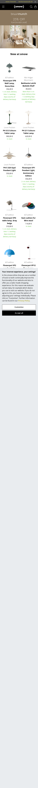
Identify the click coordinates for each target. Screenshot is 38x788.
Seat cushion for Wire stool (28, 219)
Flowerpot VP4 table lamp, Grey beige (9, 221)
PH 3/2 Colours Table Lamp (9, 131)
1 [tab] (11, 45)
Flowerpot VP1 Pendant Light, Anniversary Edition (28, 171)
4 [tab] (21, 45)
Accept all (19, 313)
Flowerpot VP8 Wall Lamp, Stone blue (9, 83)
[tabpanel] (19, 29)
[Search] (31, 6)
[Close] (35, 2)
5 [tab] (24, 45)
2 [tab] (14, 45)
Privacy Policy (24, 301)
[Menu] (3, 6)
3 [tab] (17, 45)
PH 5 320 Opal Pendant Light (9, 169)
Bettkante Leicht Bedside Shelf (28, 84)
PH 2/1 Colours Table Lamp (28, 131)
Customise (19, 307)
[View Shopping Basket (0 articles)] (35, 6)
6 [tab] (27, 45)
